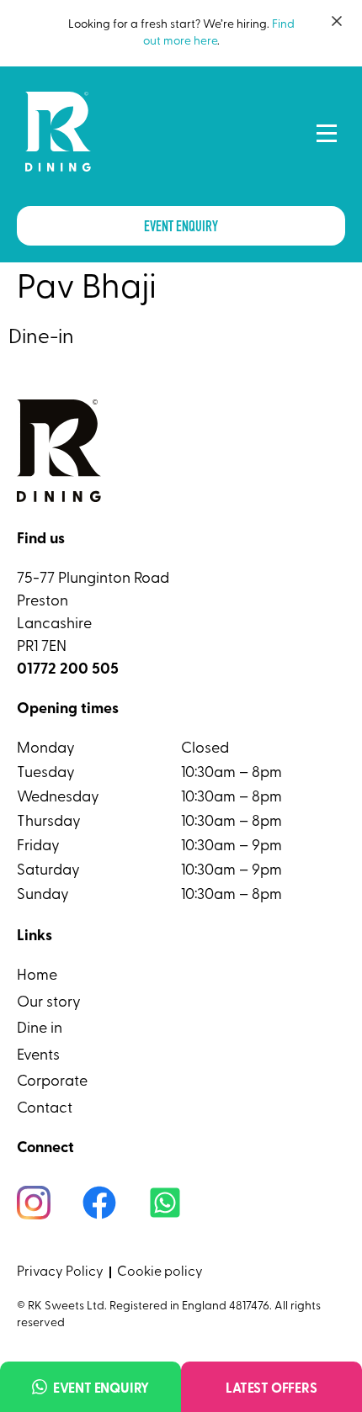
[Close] (336, 21)
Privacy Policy (60, 1272)
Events (38, 1056)
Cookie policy (160, 1272)
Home (37, 976)
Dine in (39, 1029)
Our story (49, 1003)
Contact (44, 1109)
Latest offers (271, 1389)
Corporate (52, 1082)
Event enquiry (101, 1389)
